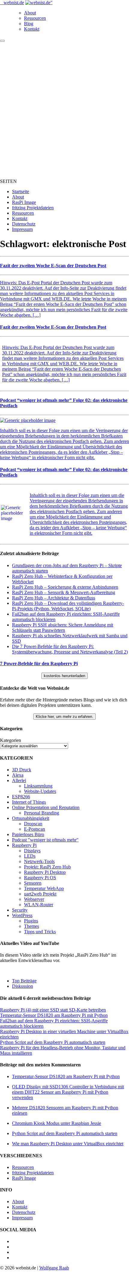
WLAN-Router (38, 904)
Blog (28, 23)
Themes (31, 926)
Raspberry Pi (24, 845)
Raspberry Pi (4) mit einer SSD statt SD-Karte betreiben (53, 1009)
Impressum (22, 229)
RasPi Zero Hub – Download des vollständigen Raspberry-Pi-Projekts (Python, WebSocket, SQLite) (68, 606)
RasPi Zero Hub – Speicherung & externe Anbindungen (65, 587)
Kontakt (31, 28)
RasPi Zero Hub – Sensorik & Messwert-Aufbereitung (63, 592)
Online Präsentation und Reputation (46, 807)
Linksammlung (38, 785)
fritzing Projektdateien (33, 207)
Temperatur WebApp (44, 888)
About (30, 12)
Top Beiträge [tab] (24, 980)
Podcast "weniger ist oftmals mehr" (45, 839)
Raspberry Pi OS (40, 877)
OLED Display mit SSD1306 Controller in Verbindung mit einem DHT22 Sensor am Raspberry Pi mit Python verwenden (68, 1092)
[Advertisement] (64, 109)
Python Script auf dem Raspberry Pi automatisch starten (52, 1042)
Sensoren (32, 883)
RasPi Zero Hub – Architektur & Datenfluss (53, 597)
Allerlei (19, 780)
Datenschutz (23, 223)
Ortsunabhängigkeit (30, 818)
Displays (32, 850)
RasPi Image (24, 202)
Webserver (34, 899)
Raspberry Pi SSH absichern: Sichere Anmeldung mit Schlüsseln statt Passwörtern (62, 627)
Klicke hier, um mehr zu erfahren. (64, 716)
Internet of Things (29, 802)
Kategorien (10, 740)
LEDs (29, 856)
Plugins (31, 920)
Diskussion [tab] (22, 986)
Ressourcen (35, 18)
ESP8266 (21, 796)
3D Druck (21, 769)
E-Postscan (34, 829)
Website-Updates (40, 791)
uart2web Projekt (40, 893)
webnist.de (14, 2)
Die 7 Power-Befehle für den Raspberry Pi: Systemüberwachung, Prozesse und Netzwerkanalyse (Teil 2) (70, 649)
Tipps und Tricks (40, 931)
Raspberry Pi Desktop (45, 872)
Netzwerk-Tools (39, 861)
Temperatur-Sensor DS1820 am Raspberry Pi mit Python (54, 1015)
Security (20, 910)
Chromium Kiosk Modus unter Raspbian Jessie (56, 1123)
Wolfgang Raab (54, 1267)
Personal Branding (41, 812)
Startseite (20, 191)
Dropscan (33, 823)
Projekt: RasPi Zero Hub (47, 866)
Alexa (17, 775)
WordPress (22, 915)
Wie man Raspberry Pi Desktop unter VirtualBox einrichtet (67, 1143)
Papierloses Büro (28, 834)
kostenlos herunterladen (64, 676)
